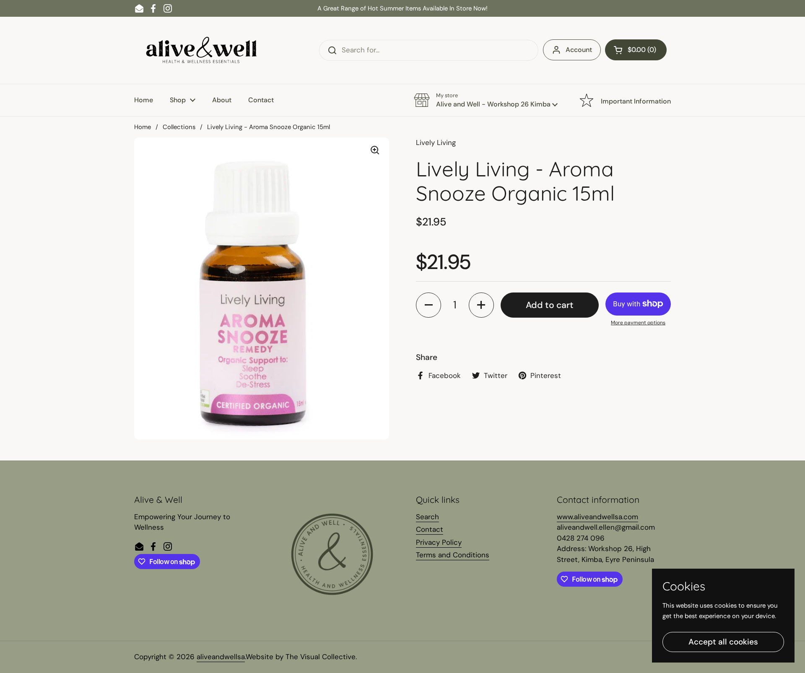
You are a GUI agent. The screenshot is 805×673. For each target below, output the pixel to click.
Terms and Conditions (452, 554)
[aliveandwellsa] (201, 50)
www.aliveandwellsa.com (597, 516)
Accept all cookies (723, 642)
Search (427, 516)
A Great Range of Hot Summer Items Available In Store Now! (402, 8)
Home (142, 127)
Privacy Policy (439, 542)
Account (579, 49)
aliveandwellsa (221, 656)
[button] (636, 49)
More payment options (638, 322)
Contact (429, 529)
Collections (179, 127)
